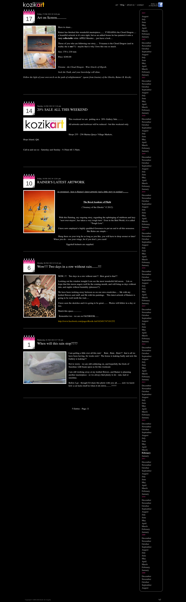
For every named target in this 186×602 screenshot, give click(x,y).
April (144, 27)
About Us (131, 4)
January (145, 36)
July (144, 19)
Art (117, 4)
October (145, 48)
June (144, 22)
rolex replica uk (147, 593)
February (146, 33)
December (146, 42)
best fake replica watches (151, 594)
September (146, 51)
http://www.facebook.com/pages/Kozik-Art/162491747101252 (86, 321)
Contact (140, 4)
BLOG (122, 4)
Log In (49, 600)
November (146, 45)
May (144, 25)
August (145, 16)
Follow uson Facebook (153, 5)
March (145, 30)
